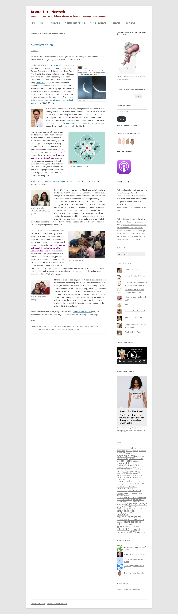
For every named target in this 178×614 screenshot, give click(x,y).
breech (121, 453)
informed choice (127, 486)
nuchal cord (121, 504)
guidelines (136, 477)
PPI (118, 517)
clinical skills (124, 463)
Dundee (70, 326)
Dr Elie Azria (53, 65)
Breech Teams (124, 460)
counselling (137, 469)
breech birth (126, 456)
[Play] (120, 361)
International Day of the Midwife (127, 491)
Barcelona (142, 451)
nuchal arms (134, 501)
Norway (120, 501)
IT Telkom (127, 566)
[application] (132, 355)
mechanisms (124, 497)
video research (121, 532)
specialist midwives (124, 526)
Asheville (129, 451)
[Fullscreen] (144, 361)
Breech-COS (130, 453)
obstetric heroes (136, 504)
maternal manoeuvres (125, 495)
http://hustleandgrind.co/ (80, 166)
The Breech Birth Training (75, 23)
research (136, 517)
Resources (116, 23)
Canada (136, 461)
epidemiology (134, 471)
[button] (132, 355)
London (82, 326)
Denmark (120, 471)
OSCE (130, 508)
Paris (87, 326)
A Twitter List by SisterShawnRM (128, 589)
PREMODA (40, 82)
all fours (136, 448)
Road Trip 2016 (136, 519)
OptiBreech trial (122, 508)
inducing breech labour (125, 484)
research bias (122, 520)
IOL (139, 490)
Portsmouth (94, 326)
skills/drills (122, 524)
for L (134, 475)
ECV (125, 471)
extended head (124, 475)
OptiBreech (132, 506)
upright (135, 529)
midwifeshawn (73, 329)
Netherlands (138, 499)
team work (135, 526)
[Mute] (140, 361)
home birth (122, 479)
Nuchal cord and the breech (135, 311)
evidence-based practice (127, 473)
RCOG (123, 517)
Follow (121, 119)
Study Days (53, 326)
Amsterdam (121, 451)
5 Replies (34, 51)
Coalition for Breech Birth (128, 465)
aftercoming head (123, 449)
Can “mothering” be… (138, 554)
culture (144, 469)
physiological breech (127, 512)
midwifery (134, 498)
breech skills (122, 458)
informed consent (125, 488)
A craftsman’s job (42, 45)
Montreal (120, 500)
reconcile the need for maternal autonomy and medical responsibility (75, 123)
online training (122, 506)
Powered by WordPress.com (57, 604)
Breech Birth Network (48, 11)
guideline (127, 477)
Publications (55, 23)
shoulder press (132, 521)
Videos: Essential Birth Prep (135, 276)
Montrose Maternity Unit (82, 312)
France (75, 326)
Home (33, 23)
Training (123, 528)
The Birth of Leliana (132, 269)
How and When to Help (129, 481)
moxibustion (127, 500)
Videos (131, 532)
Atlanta (135, 451)
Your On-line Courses (98, 23)
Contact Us (130, 23)
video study (140, 532)
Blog (42, 23)
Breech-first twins (138, 573)
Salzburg (120, 522)
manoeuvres (133, 493)
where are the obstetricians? (41, 329)
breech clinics (140, 456)
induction (139, 483)
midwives (142, 497)
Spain (131, 524)
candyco (127, 559)
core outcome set (124, 468)
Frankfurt (120, 477)
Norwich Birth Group (38, 604)
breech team (136, 458)
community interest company (126, 467)
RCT (128, 517)
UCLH (101, 326)
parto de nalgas (137, 508)
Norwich (125, 501)
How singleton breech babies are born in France (63, 181)
